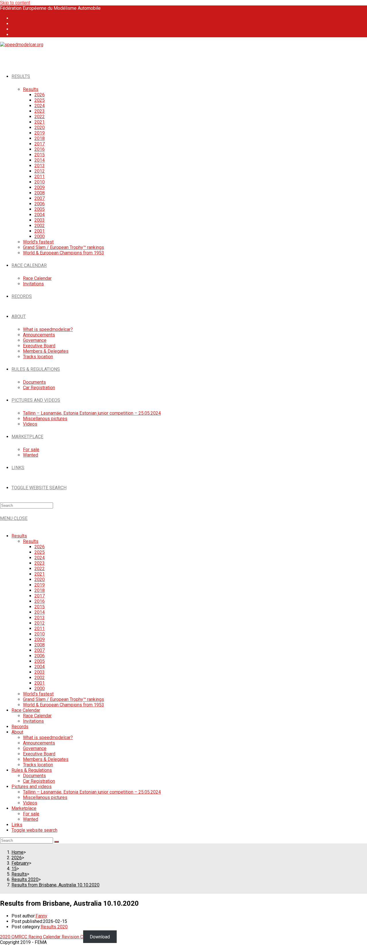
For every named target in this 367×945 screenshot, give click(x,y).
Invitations (33, 721)
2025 (39, 552)
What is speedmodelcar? (48, 737)
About (17, 732)
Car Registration (39, 781)
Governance (34, 748)
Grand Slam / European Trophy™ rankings (63, 699)
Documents (34, 775)
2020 (39, 579)
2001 (39, 683)
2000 (39, 688)
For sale (31, 814)
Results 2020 (54, 927)
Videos (30, 803)
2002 (39, 677)
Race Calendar (25, 710)
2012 (39, 623)
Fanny (41, 916)
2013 (39, 617)
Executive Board (39, 754)
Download (100, 937)
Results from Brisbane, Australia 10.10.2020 (55, 885)
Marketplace (23, 808)
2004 (39, 666)
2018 (39, 590)
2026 (39, 547)
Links (16, 824)
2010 (39, 634)
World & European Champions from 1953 (63, 705)
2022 (39, 568)
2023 (39, 563)
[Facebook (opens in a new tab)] (14, 18)
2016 (39, 601)
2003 (39, 672)
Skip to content (15, 2)
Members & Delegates (46, 759)
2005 (39, 661)
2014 (39, 612)
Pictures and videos (31, 786)
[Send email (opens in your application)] (14, 34)
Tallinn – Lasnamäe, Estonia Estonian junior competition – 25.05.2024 (92, 792)
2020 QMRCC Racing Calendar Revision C (41, 937)
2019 (39, 585)
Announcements (39, 743)
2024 (39, 557)
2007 (39, 650)
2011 (39, 628)
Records (19, 726)
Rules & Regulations (31, 770)
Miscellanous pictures (45, 797)
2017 (39, 596)
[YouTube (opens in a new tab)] (14, 29)
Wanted (30, 819)
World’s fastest (38, 694)
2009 (39, 639)
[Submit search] (56, 842)
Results (19, 536)
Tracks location (38, 764)
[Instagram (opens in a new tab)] (14, 23)
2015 (39, 606)
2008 (39, 645)
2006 (39, 655)
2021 (39, 574)
